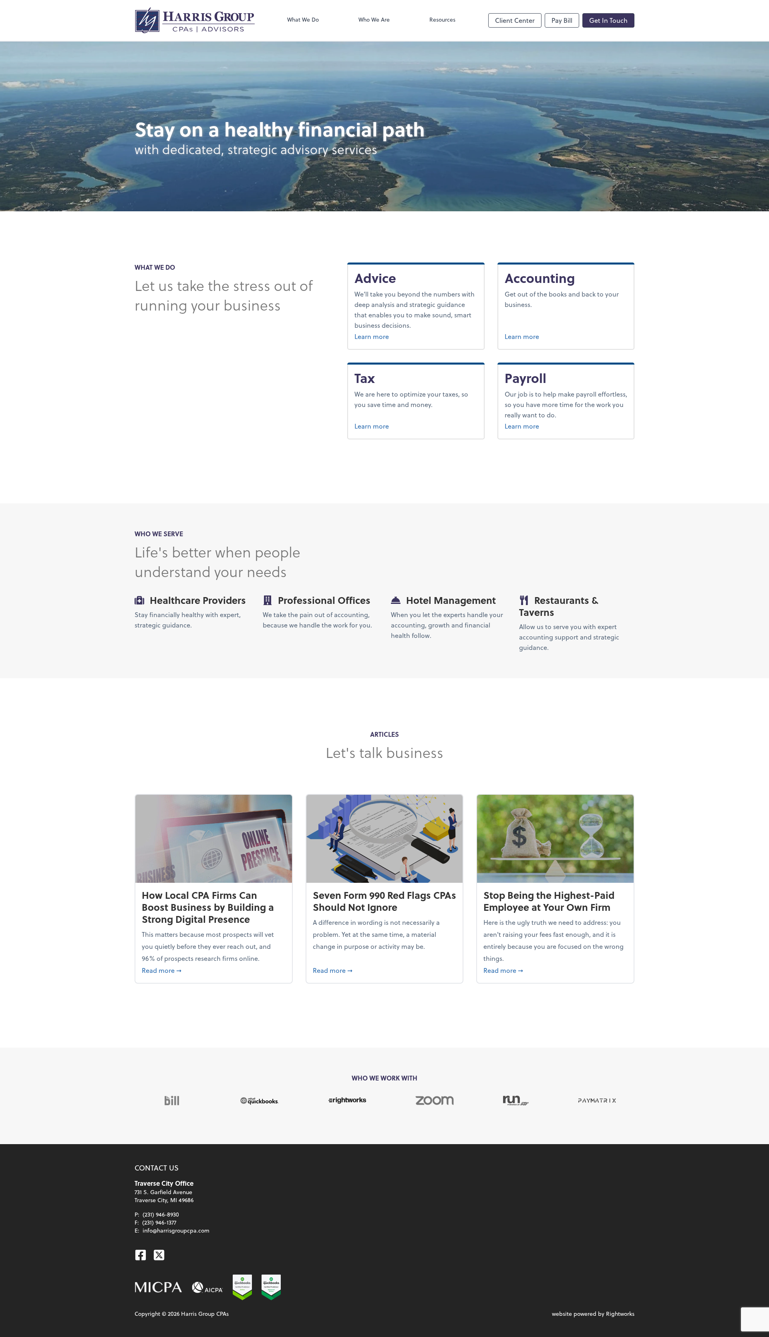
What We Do (303, 19)
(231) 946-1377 (159, 1222)
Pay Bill (562, 20)
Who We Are (374, 19)
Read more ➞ (214, 970)
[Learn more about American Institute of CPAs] (207, 1287)
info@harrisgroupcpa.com (176, 1230)
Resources (442, 19)
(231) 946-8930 (161, 1214)
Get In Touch (608, 20)
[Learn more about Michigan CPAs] (158, 1287)
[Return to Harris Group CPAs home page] (195, 20)
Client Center (515, 20)
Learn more (391, 336)
